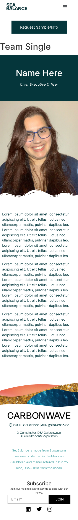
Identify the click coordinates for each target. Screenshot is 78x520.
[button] (65, 7)
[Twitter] (39, 509)
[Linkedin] (28, 509)
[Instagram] (49, 509)
